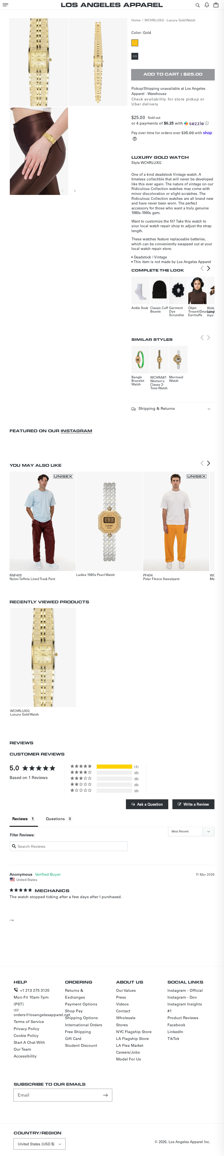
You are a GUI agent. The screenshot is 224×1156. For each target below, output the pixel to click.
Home (136, 20)
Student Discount (81, 1045)
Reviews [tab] (20, 818)
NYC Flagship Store (134, 1031)
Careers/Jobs (128, 1052)
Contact (123, 1010)
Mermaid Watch (176, 379)
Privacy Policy (26, 1028)
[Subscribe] (106, 1095)
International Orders (83, 1024)
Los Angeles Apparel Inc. (189, 1141)
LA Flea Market (129, 1045)
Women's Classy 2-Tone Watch (158, 384)
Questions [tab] (55, 818)
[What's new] (206, 5)
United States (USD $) (36, 1143)
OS (135, 57)
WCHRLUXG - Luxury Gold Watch (170, 20)
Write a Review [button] (196, 804)
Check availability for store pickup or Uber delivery (167, 101)
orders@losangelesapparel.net (42, 1014)
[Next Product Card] (208, 268)
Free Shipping (78, 1031)
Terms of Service (29, 1021)
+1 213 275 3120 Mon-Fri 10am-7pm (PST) (31, 997)
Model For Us (128, 1059)
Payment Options (81, 1004)
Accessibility (25, 1056)
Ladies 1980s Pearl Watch (95, 574)
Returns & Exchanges (75, 994)
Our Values (126, 990)
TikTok (173, 1038)
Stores (122, 1024)
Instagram (76, 431)
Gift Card (73, 1038)
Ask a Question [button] (150, 804)
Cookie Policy (26, 1035)
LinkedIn (175, 1031)
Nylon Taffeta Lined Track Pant (32, 578)
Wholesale (125, 1017)
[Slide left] (63, 191)
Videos (122, 1004)
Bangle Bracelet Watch (137, 380)
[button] (5, 5)
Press (121, 997)
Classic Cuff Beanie (159, 309)
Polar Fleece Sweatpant (161, 578)
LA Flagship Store (132, 1038)
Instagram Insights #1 (184, 1007)
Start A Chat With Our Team (29, 1046)
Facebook (176, 1024)
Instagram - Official (185, 990)
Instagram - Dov (182, 997)
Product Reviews (182, 1017)
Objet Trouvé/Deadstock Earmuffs (202, 311)
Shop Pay (74, 1010)
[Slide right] (75, 191)
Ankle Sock (139, 307)
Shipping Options (81, 1017)
